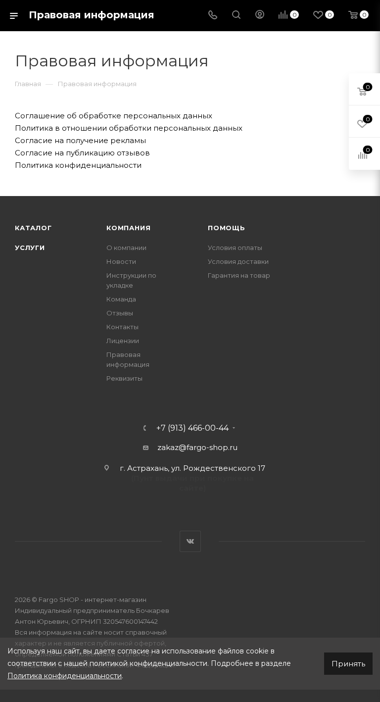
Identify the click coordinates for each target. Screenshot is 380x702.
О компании (126, 247)
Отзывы (119, 313)
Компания (128, 228)
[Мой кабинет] (259, 15)
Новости (121, 261)
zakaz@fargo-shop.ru (197, 447)
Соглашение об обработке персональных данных (113, 115)
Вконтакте (190, 541)
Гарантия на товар (239, 275)
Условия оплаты (235, 247)
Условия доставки (238, 261)
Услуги (30, 247)
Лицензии (122, 341)
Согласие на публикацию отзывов (82, 152)
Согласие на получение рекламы (80, 140)
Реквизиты (124, 378)
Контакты (122, 327)
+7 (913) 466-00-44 (192, 428)
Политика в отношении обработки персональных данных (128, 128)
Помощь (226, 228)
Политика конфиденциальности (78, 165)
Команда (121, 299)
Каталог (33, 228)
